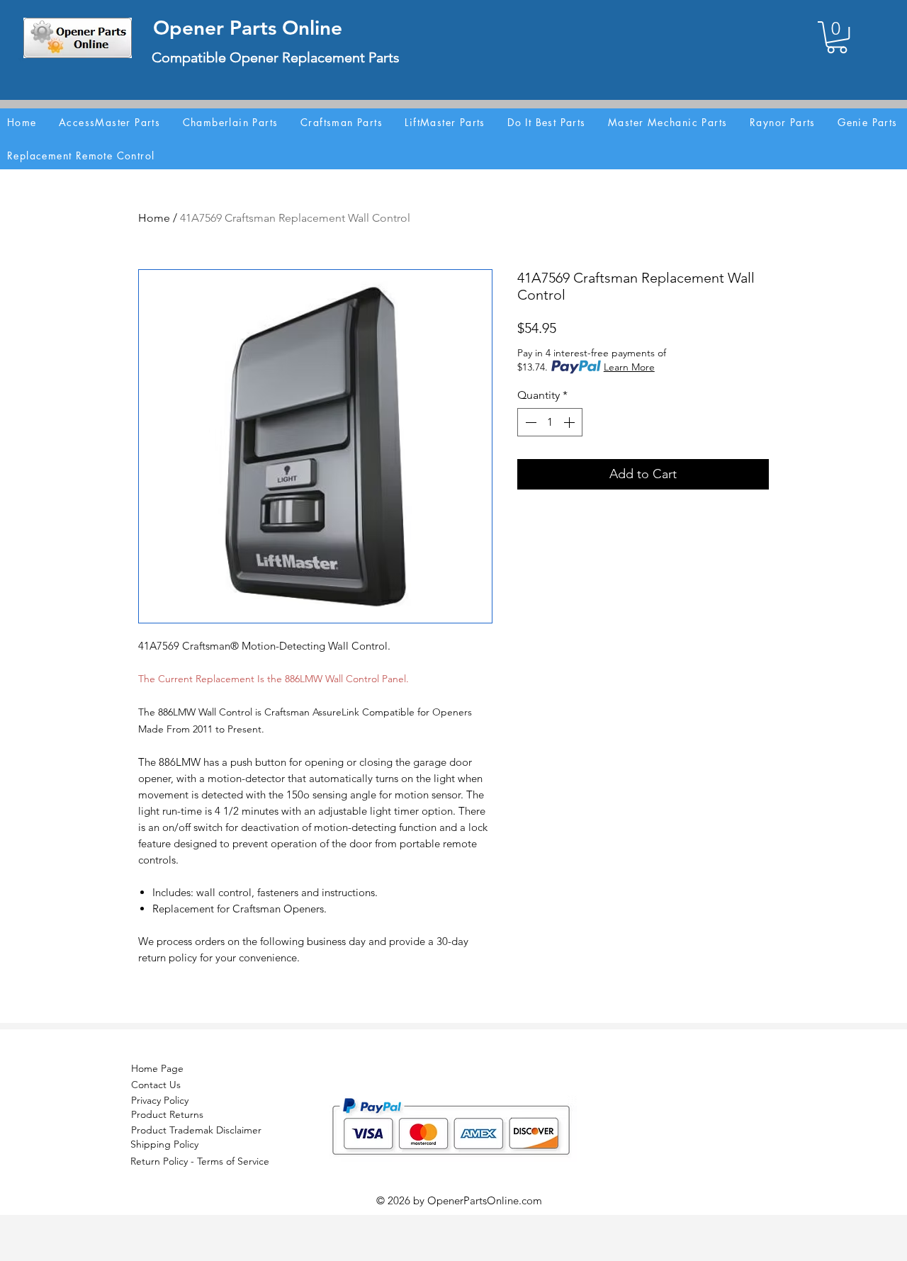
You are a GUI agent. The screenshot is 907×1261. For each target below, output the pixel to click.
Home (154, 218)
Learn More (629, 367)
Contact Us (156, 1084)
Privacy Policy (159, 1100)
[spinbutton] (549, 422)
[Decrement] (529, 422)
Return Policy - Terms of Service (199, 1161)
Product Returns (167, 1114)
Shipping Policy (164, 1144)
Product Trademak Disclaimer (196, 1130)
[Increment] (570, 422)
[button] (837, 37)
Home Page (157, 1068)
